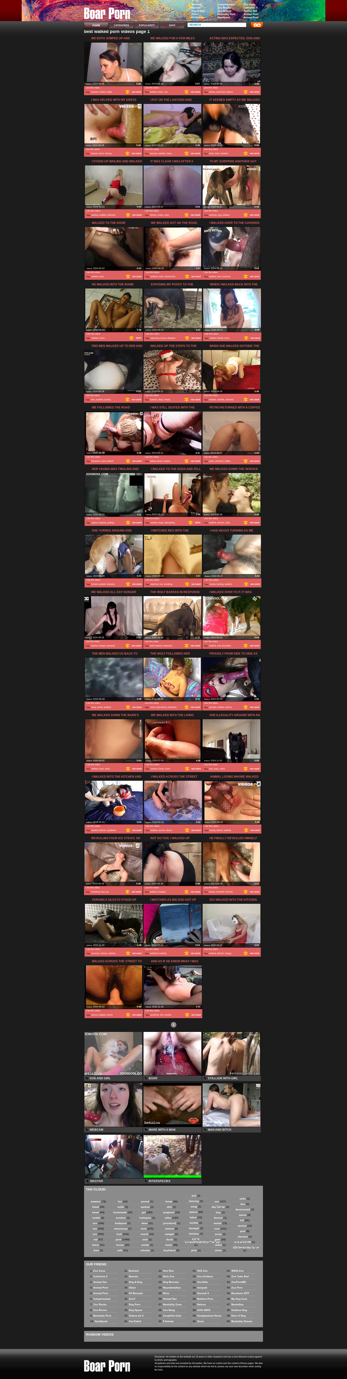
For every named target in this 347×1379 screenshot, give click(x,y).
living (161, 768)
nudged (162, 892)
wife (122, 1250)
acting (212, 92)
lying (93, 707)
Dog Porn (132, 1304)
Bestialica (235, 1304)
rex (161, 584)
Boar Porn (107, 11)
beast (98, 1212)
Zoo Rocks (224, 7)
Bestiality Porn (226, 14)
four (103, 892)
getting (110, 522)
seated (166, 461)
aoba (245, 1198)
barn (101, 768)
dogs (160, 522)
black (98, 1206)
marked (147, 1206)
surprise (213, 215)
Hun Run (166, 1270)
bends (220, 1223)
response (167, 645)
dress (101, 153)
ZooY (129, 1298)
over (219, 276)
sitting (153, 461)
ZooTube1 (132, 1321)
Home (96, 25)
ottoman (111, 215)
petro (211, 461)
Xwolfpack (223, 17)
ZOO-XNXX (201, 1310)
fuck (123, 1234)
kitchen (102, 830)
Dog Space (133, 1310)
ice (107, 892)
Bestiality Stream (239, 1321)
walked (153, 92)
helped (94, 153)
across (161, 830)
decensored (244, 1209)
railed (220, 1244)
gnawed (111, 645)
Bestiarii (196, 4)
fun (123, 1201)
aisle (211, 153)
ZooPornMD (236, 1282)
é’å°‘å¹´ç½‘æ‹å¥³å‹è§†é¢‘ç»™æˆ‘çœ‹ (196, 1242)
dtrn (171, 1206)
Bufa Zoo (166, 1276)
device (228, 707)
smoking (168, 584)
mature (229, 92)
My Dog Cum (237, 1298)
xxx (98, 1234)
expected (220, 92)
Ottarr (194, 14)
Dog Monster (168, 1282)
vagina (94, 522)
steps (169, 153)
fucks (171, 1244)
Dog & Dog (198, 10)
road (160, 276)
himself (228, 892)
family (220, 338)
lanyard (153, 153)
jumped (94, 92)
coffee (227, 461)
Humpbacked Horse (207, 1315)
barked (158, 645)
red (98, 1239)
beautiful (226, 645)
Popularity (147, 25)
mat (211, 768)
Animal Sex (250, 10)
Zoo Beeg (166, 1310)
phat (196, 1250)
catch (222, 768)
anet (147, 1239)
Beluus (199, 1304)
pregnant (171, 1212)
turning (220, 584)
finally (212, 892)
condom (123, 1217)
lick (161, 1015)
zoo (98, 1223)
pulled (107, 399)
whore (220, 830)
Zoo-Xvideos (203, 1276)
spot (167, 215)
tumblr (98, 1217)
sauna (244, 1214)
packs (100, 707)
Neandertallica (169, 1287)
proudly (212, 707)
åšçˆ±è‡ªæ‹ (220, 1206)
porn (123, 1239)
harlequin (147, 1217)
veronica (95, 953)
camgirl (171, 1234)
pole (244, 1231)
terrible (196, 1222)
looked (102, 92)
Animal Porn (250, 14)
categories (121, 25)
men (93, 399)
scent (152, 707)
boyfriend (171, 1250)
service (220, 522)
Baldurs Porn (203, 1298)
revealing (95, 892)
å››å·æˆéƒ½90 (244, 1242)
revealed (220, 892)
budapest (123, 1223)
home (171, 1201)
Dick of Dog (236, 1315)
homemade (122, 1212)
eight (109, 92)
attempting (169, 522)
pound (147, 1201)
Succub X (201, 1293)
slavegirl (196, 1228)
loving (212, 830)
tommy (108, 153)
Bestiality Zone (170, 1304)
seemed (229, 399)
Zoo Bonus (224, 10)
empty (167, 399)
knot (147, 1228)
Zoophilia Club (169, 1315)
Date (172, 25)
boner (159, 461)
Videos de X (133, 1315)
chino (220, 1250)
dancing (196, 1201)
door (101, 276)
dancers (245, 1236)
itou (244, 1204)
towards (111, 584)
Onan (198, 1321)
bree (98, 1250)
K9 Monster (198, 17)
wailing (94, 215)
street (169, 830)
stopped (171, 338)
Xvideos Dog (237, 1310)
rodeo (161, 215)
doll (196, 1195)
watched (154, 584)
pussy (163, 338)
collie (122, 1206)
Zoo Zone (249, 4)
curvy (220, 1234)
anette (147, 1244)
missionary (123, 1228)
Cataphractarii (226, 4)
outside (220, 399)
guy (219, 215)
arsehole (154, 1015)
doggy (228, 953)
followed (95, 461)
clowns (153, 215)
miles (160, 92)
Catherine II (250, 7)
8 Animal (166, 1321)
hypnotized (161, 707)
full (244, 1220)
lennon (220, 1217)
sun (166, 92)
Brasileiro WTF (238, 1293)
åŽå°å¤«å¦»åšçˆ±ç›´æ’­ (245, 1249)
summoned (169, 276)
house (122, 1244)
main (217, 153)
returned (219, 461)
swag (196, 1206)
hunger (102, 645)
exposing (154, 338)
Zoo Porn (235, 1287)
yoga (216, 768)
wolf (152, 645)
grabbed (112, 830)
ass (220, 1201)
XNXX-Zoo (235, 1270)
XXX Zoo (200, 1270)
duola (171, 1239)
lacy (220, 1212)
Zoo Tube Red (238, 1276)
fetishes (196, 1233)
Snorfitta (200, 1282)
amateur (98, 1201)
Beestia (196, 7)
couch (147, 1234)
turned (94, 584)
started (167, 1015)
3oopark (200, 1287)
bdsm (196, 1217)
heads (212, 584)
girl (147, 1212)
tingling (102, 522)
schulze (147, 1250)
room (101, 338)
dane (147, 1223)
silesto (104, 953)
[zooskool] (171, 1223)
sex (98, 1228)
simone (171, 1228)
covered (226, 276)
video (171, 1217)
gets (220, 1239)
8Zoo (163, 1293)
